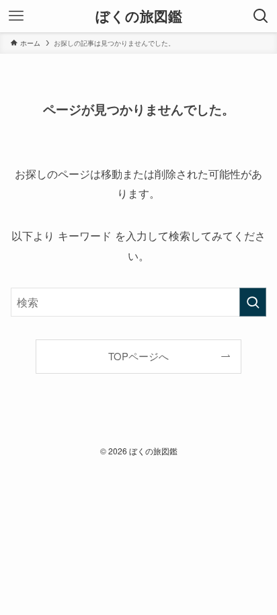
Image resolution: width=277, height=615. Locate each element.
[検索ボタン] (261, 16)
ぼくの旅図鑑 (138, 16)
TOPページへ (138, 356)
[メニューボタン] (16, 16)
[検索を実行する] (252, 302)
